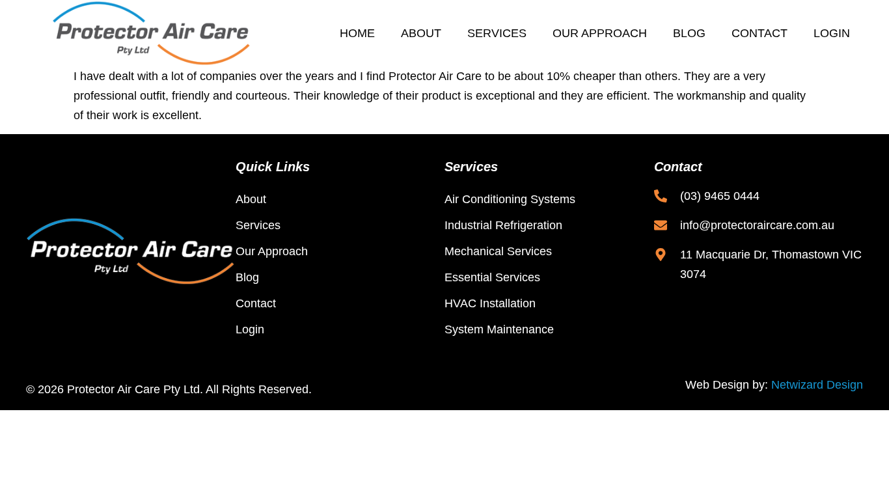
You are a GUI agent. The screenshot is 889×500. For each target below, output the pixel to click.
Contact (759, 33)
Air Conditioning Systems (509, 199)
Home (357, 33)
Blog (689, 33)
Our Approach (600, 33)
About (421, 33)
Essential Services (492, 277)
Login (832, 33)
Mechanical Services (498, 251)
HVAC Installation (490, 303)
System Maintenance (499, 329)
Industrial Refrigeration (503, 225)
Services (497, 33)
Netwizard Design (817, 384)
